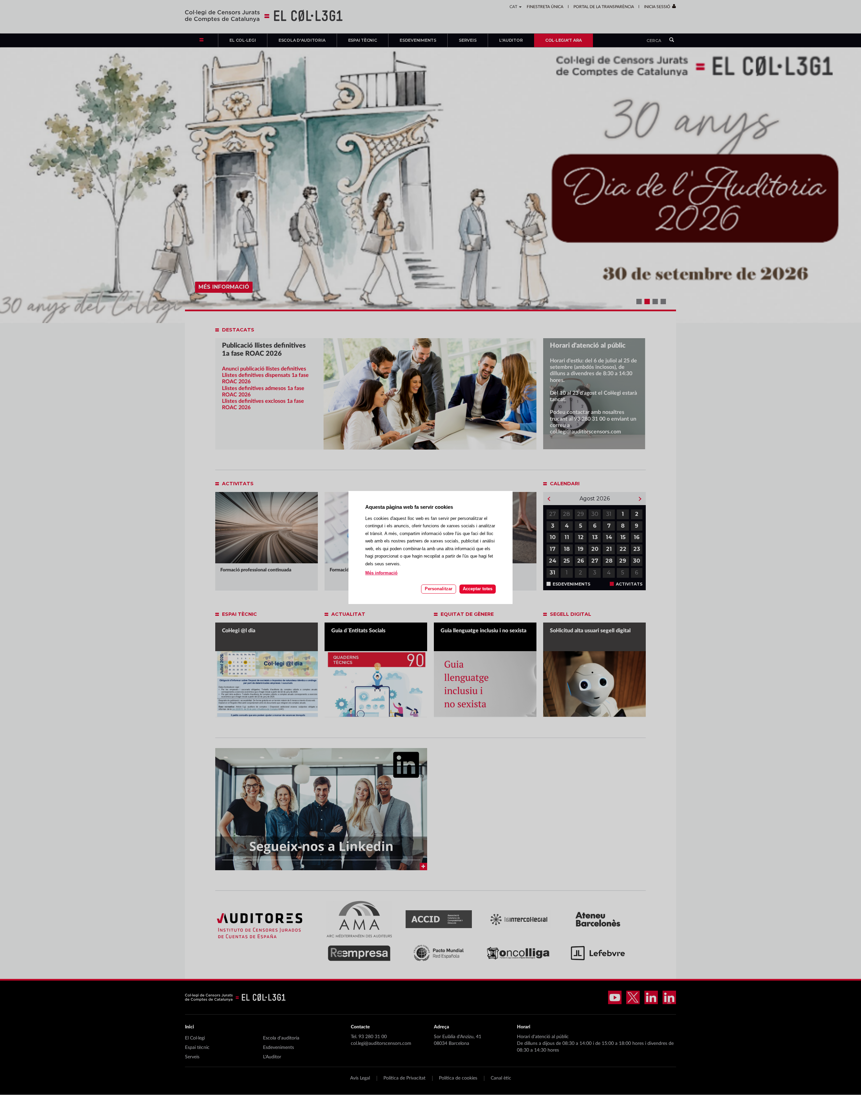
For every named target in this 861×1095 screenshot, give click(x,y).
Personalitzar (438, 588)
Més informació (381, 573)
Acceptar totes (477, 588)
